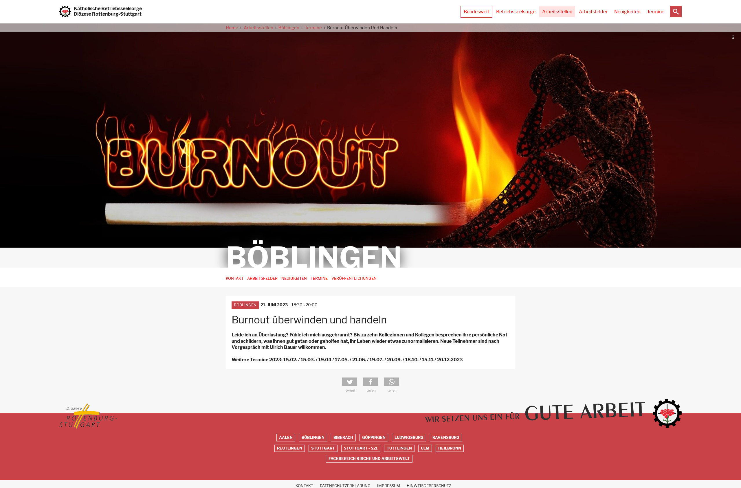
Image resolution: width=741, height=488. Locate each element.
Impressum (388, 486)
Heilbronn (449, 448)
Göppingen (374, 437)
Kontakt (234, 278)
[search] (676, 11)
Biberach (343, 437)
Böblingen (288, 27)
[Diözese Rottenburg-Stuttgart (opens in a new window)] (88, 416)
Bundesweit (476, 11)
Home (232, 27)
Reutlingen (289, 448)
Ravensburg (445, 437)
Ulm (425, 448)
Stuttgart (323, 448)
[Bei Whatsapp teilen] (391, 381)
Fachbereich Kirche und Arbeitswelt (369, 458)
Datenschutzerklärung (345, 486)
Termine (655, 11)
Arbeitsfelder (593, 11)
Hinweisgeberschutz (429, 486)
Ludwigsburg (409, 437)
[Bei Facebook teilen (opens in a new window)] (370, 381)
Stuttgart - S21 (361, 448)
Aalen (286, 437)
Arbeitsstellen (557, 11)
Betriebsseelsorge (515, 11)
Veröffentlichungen (354, 278)
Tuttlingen (399, 448)
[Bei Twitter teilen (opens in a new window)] (349, 381)
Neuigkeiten (627, 11)
